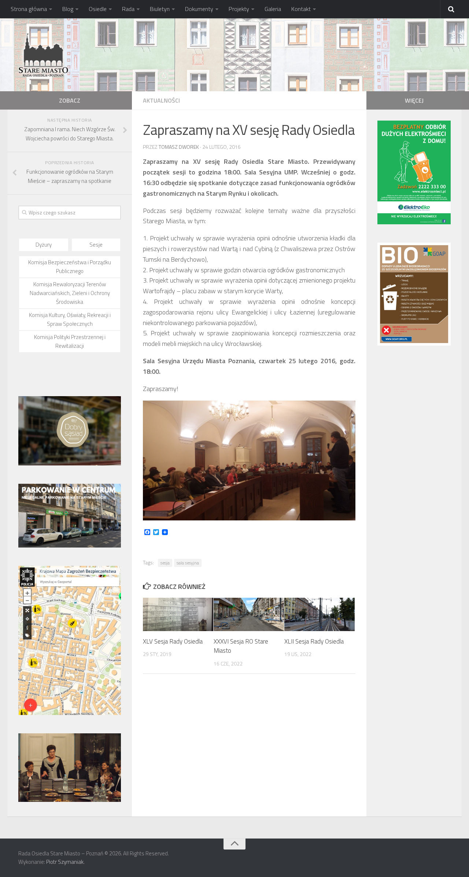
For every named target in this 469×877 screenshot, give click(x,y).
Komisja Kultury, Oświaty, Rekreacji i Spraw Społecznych (70, 319)
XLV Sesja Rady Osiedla (173, 641)
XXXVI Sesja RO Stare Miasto (241, 646)
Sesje (96, 244)
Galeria (273, 8)
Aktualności (161, 100)
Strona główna (29, 8)
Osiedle (98, 8)
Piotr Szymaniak (65, 862)
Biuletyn (160, 8)
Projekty (239, 8)
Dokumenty (199, 8)
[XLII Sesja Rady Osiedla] (319, 614)
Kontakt (301, 8)
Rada (128, 8)
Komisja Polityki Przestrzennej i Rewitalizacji (70, 341)
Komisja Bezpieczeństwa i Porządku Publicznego (69, 266)
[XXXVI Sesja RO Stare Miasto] (249, 614)
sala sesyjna (188, 562)
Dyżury (44, 244)
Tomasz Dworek (179, 147)
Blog (67, 8)
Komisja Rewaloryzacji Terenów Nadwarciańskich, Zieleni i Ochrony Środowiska (70, 293)
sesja (165, 562)
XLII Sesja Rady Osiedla (314, 641)
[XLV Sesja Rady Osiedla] (178, 614)
